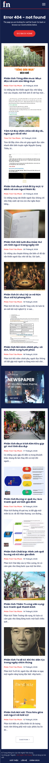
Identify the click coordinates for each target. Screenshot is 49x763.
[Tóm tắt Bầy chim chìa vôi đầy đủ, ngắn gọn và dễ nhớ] (24, 112)
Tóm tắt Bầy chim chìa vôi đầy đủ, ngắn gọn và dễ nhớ (24, 132)
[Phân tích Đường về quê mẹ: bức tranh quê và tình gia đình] (24, 481)
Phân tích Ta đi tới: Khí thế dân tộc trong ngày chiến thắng (24, 661)
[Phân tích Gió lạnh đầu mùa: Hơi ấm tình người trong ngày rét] (24, 224)
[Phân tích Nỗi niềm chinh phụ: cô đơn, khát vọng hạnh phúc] (24, 328)
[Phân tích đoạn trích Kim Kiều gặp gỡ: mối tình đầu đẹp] (24, 425)
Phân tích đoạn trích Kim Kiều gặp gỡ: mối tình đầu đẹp (24, 445)
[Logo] (6, 4)
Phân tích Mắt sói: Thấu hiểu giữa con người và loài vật (23, 714)
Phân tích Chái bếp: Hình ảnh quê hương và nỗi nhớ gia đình (24, 553)
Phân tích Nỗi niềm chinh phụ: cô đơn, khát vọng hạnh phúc (23, 348)
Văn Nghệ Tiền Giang (24, 755)
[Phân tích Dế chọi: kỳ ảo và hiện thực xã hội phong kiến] (24, 276)
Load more (23, 739)
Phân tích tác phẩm (13, 86)
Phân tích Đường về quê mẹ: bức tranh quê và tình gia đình (23, 500)
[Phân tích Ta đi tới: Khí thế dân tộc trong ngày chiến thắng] (24, 641)
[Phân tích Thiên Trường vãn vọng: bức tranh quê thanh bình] (24, 586)
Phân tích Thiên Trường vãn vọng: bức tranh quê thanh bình (24, 605)
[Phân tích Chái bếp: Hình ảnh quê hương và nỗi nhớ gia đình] (24, 533)
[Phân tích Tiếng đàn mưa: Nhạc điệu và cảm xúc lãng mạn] (24, 60)
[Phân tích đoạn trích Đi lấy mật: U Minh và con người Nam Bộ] (24, 168)
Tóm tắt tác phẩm (12, 138)
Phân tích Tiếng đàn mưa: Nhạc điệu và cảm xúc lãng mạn (22, 80)
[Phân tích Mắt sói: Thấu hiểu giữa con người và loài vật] (24, 694)
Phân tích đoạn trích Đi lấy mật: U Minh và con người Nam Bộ (23, 188)
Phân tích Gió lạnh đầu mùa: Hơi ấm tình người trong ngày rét (23, 243)
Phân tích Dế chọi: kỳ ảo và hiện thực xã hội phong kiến (22, 296)
